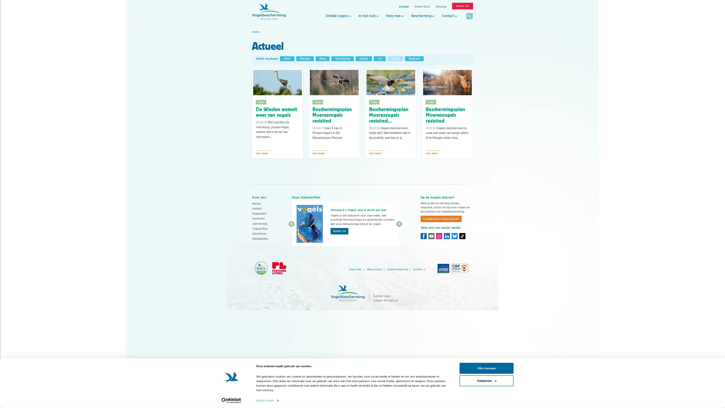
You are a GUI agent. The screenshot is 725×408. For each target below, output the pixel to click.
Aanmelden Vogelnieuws (441, 218)
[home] (269, 12)
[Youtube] (431, 236)
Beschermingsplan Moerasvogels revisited (332, 115)
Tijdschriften (260, 228)
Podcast (414, 58)
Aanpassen (484, 380)
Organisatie (259, 213)
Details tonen (265, 400)
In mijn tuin (367, 16)
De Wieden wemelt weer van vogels (276, 112)
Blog (322, 58)
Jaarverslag (259, 223)
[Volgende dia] (399, 235)
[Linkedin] (447, 236)
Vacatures (258, 218)
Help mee (393, 16)
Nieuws (305, 58)
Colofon (417, 269)
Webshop (441, 6)
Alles (287, 58)
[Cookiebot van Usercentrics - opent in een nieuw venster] (231, 400)
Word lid (339, 231)
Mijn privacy (374, 269)
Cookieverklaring (397, 269)
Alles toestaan (486, 368)
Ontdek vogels (337, 16)
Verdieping (342, 58)
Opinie (363, 58)
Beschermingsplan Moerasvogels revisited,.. (388, 115)
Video (395, 58)
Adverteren (259, 233)
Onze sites (355, 269)
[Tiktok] (462, 236)
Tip (380, 58)
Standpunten (260, 238)
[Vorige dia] (291, 235)
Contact (448, 16)
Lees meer (262, 153)
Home (255, 31)
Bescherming (421, 16)
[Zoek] (469, 16)
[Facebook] (424, 236)
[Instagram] (439, 236)
